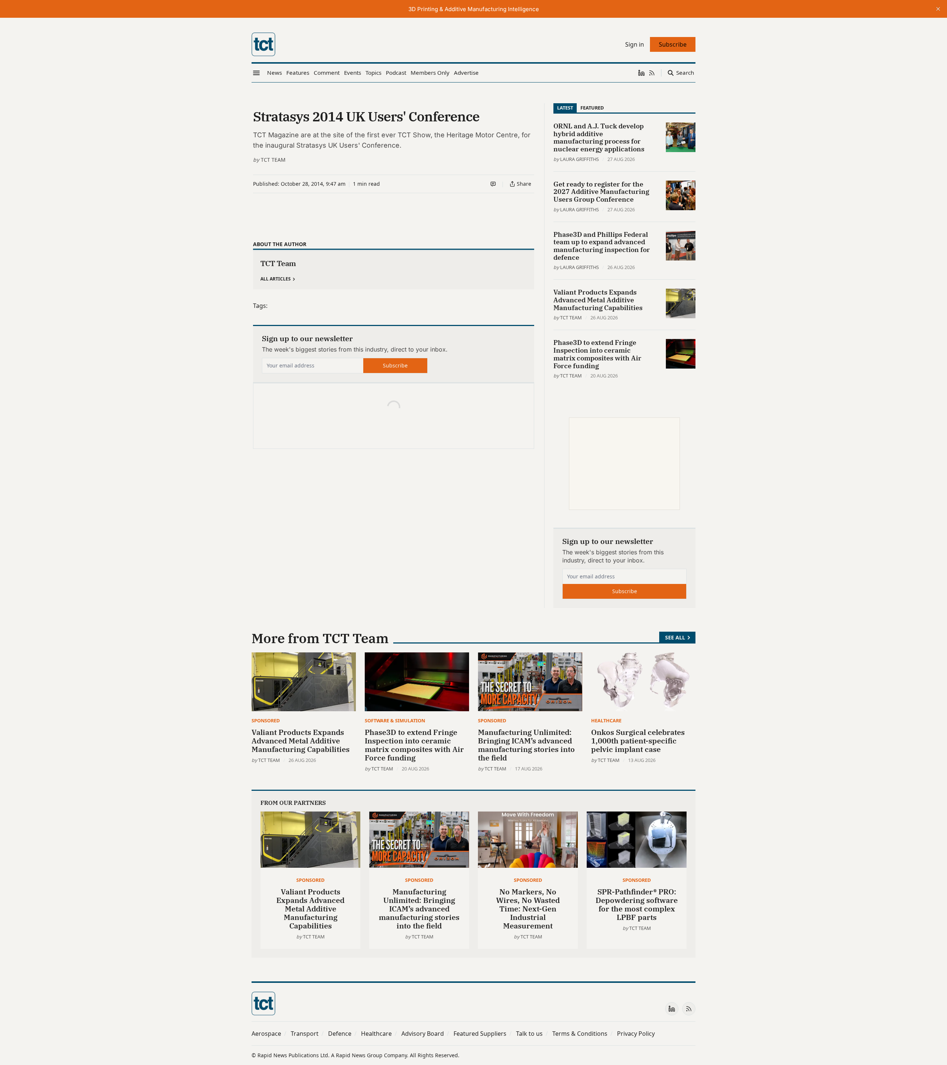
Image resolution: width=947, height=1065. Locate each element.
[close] (938, 9)
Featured (592, 107)
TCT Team (273, 159)
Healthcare (606, 720)
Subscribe (395, 365)
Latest (565, 107)
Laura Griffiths (579, 159)
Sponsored (266, 720)
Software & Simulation (395, 720)
